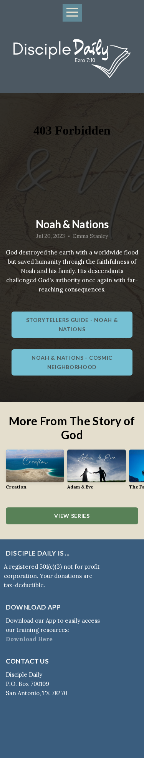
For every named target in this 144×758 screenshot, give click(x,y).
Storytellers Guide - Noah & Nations (72, 324)
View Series (72, 515)
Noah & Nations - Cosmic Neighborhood (72, 362)
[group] (35, 473)
